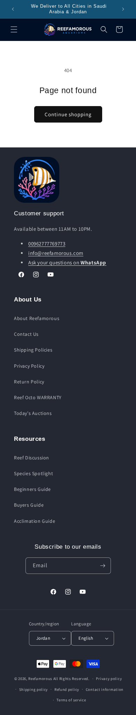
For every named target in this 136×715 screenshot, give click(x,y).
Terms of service (71, 699)
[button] (14, 29)
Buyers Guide (29, 505)
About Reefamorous (36, 318)
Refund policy (66, 689)
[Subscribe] (103, 565)
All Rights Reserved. (71, 678)
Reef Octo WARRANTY (38, 397)
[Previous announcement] (13, 9)
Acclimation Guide (34, 521)
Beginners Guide (32, 489)
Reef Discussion (31, 457)
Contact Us (26, 334)
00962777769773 (46, 243)
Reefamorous (40, 678)
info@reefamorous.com (55, 253)
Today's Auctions (33, 413)
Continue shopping (68, 114)
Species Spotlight (33, 473)
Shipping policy (33, 689)
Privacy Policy (29, 366)
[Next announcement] (123, 9)
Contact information (104, 689)
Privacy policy (109, 678)
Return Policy (29, 382)
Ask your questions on (67, 262)
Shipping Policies (33, 350)
